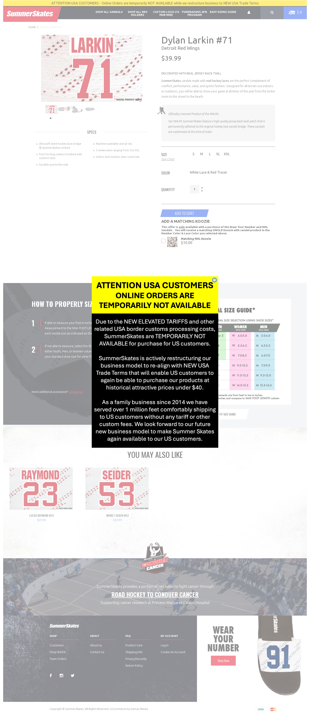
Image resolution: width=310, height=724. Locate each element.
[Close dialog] (214, 280)
